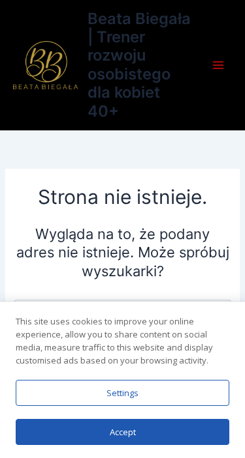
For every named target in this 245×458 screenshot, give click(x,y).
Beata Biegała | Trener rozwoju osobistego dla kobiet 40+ (139, 65)
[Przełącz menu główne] (218, 65)
